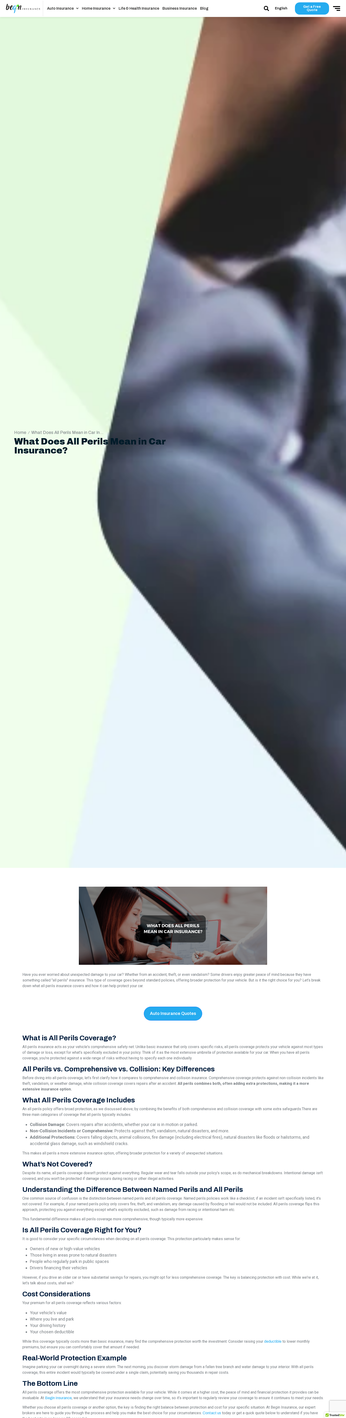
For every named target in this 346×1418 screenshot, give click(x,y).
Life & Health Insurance (139, 8)
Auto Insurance (60, 8)
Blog (204, 8)
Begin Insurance (58, 1398)
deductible (273, 1341)
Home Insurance (96, 8)
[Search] (266, 8)
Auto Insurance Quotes (173, 1013)
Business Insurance (179, 8)
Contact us (212, 1413)
